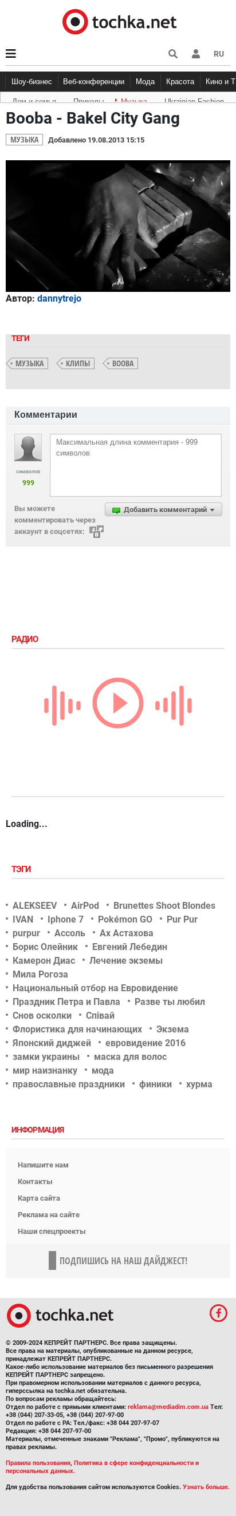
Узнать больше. (206, 1487)
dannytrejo (59, 298)
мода (103, 1070)
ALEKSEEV (35, 905)
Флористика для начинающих (77, 1029)
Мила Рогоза (40, 974)
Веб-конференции (93, 81)
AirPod (85, 905)
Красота (180, 81)
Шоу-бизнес (31, 81)
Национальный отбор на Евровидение (95, 988)
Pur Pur (182, 919)
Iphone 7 (66, 919)
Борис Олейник (45, 946)
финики (155, 1084)
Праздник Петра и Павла (66, 1001)
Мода (145, 81)
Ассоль (69, 933)
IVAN (23, 919)
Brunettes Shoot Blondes (164, 905)
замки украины (46, 1056)
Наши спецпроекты (52, 1231)
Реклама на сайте (49, 1214)
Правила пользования (38, 1463)
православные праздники (69, 1084)
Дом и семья (34, 99)
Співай (100, 1015)
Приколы (88, 99)
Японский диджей (52, 1043)
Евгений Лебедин (129, 946)
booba (122, 363)
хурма (199, 1084)
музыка (29, 363)
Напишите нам (43, 1165)
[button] (195, 54)
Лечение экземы (126, 960)
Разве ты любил (170, 1001)
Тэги (22, 869)
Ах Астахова (127, 933)
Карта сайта (39, 1198)
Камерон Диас (44, 960)
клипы (78, 363)
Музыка (134, 99)
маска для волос (130, 1056)
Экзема (172, 1029)
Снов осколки (42, 1015)
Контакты (35, 1181)
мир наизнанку (45, 1070)
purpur (26, 933)
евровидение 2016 (145, 1043)
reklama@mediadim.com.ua (168, 1407)
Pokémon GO (125, 919)
